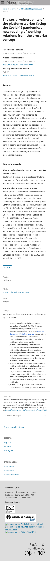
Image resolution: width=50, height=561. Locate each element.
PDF (8, 267)
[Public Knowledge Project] (10, 512)
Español (7, 446)
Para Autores (9, 470)
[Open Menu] (2, 2)
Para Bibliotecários (11, 474)
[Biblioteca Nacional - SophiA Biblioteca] (20, 521)
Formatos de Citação (13, 415)
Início (5, 9)
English (7, 442)
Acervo (13, 9)
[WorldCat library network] (24, 524)
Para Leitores (9, 466)
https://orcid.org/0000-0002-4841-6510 (18, 75)
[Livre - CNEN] (25, 529)
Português (8, 450)
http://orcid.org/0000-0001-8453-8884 (18, 64)
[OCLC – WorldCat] (20, 532)
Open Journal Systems (14, 427)
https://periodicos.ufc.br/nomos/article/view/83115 (26, 410)
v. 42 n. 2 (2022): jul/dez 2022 (30, 9)
